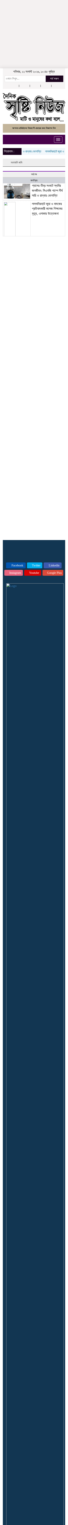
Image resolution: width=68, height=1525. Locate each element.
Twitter (35, 565)
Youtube (34, 572)
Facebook (17, 565)
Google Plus (54, 572)
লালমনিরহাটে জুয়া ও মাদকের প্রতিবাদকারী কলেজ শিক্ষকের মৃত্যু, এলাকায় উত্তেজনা (47, 208)
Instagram (14, 572)
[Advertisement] (34, 23)
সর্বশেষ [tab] (34, 174)
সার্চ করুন (54, 78)
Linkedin (54, 565)
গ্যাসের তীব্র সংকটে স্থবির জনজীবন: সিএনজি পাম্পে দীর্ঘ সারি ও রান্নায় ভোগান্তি (47, 190)
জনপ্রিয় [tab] (34, 180)
